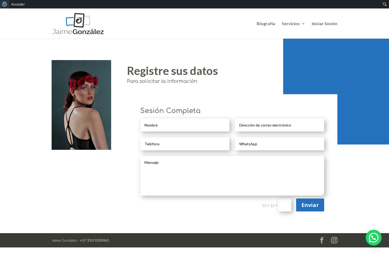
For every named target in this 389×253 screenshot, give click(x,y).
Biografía (266, 24)
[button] (374, 238)
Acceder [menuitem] (18, 4)
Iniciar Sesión (324, 24)
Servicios (291, 24)
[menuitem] (4, 4)
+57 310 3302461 (94, 240)
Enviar (310, 205)
